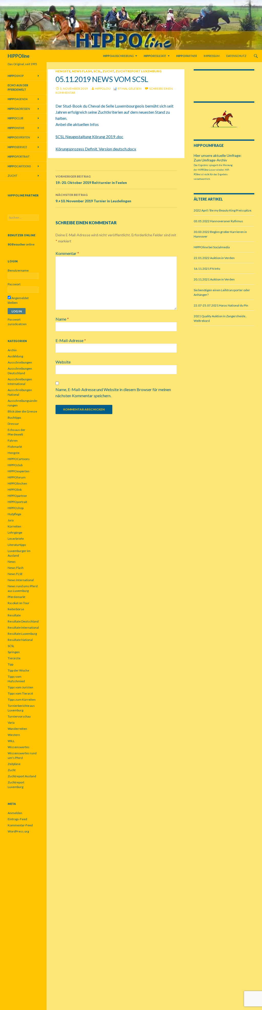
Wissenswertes (18, 747)
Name (62, 318)
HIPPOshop (16, 508)
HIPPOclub (15, 465)
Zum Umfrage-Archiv (210, 160)
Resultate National (20, 640)
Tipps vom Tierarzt (20, 693)
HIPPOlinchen (17, 483)
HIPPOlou (103, 88)
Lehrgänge (15, 532)
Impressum (212, 55)
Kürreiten (14, 526)
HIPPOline (18, 56)
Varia (11, 722)
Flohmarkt (15, 447)
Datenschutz (236, 55)
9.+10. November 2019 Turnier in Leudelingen (93, 198)
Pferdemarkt (16, 597)
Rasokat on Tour (18, 603)
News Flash (82, 71)
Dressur (13, 424)
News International (21, 580)
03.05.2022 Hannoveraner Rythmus (218, 221)
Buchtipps (14, 417)
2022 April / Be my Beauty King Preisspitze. (223, 210)
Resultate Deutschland (23, 621)
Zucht (108, 71)
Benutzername (18, 270)
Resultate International (23, 627)
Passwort (14, 284)
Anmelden (15, 813)
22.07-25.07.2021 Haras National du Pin (221, 305)
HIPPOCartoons (19, 459)
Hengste (63, 71)
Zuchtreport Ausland (22, 776)
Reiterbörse (16, 609)
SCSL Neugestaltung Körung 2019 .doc (89, 136)
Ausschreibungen (20, 362)
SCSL (97, 71)
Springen (14, 652)
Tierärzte (14, 658)
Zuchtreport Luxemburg (138, 71)
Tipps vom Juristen (20, 687)
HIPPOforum (17, 477)
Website (63, 361)
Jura (11, 520)
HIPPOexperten (18, 471)
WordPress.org (18, 831)
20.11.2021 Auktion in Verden (214, 279)
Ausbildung (15, 356)
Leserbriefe (16, 539)
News (12, 561)
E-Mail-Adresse (71, 340)
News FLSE (15, 574)
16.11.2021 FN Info (207, 269)
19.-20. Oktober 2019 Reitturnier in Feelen (91, 179)
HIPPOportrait (17, 502)
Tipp (10, 664)
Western (14, 735)
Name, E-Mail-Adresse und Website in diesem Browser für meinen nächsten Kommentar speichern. (113, 392)
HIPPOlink (15, 489)
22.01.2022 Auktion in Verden (214, 258)
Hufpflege (14, 514)
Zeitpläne (14, 764)
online (21, 244)
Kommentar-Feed (20, 825)
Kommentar (67, 253)
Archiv (12, 350)
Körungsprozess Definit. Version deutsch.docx (96, 148)
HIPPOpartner (17, 496)
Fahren (13, 440)
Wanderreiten (17, 729)
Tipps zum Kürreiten (22, 699)
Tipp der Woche (18, 670)
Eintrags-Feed (17, 819)
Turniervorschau (19, 716)
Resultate (14, 615)
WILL (11, 741)
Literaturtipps (17, 545)
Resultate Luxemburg (22, 634)
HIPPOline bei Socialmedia (212, 247)
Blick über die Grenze (22, 411)
